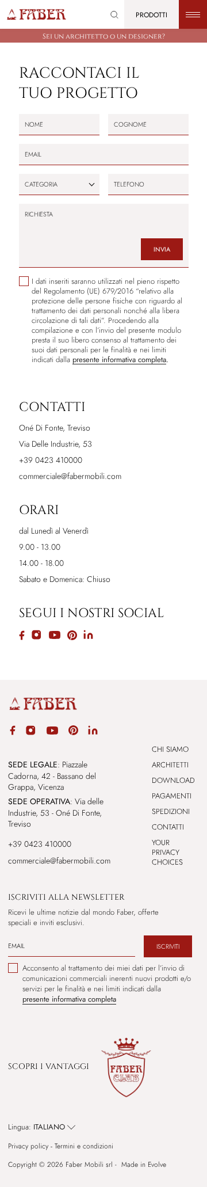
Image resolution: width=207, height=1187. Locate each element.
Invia (162, 249)
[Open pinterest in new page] (73, 732)
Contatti (168, 826)
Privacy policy (28, 1146)
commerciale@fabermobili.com (70, 476)
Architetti (170, 764)
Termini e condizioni (84, 1146)
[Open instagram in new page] (30, 732)
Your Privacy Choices (167, 852)
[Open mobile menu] (193, 14)
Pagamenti (171, 795)
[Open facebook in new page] (12, 732)
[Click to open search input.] (114, 15)
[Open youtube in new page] (52, 732)
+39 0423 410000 (39, 844)
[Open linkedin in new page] (93, 732)
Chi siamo (170, 749)
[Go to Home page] (36, 14)
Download (173, 780)
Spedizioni (171, 811)
